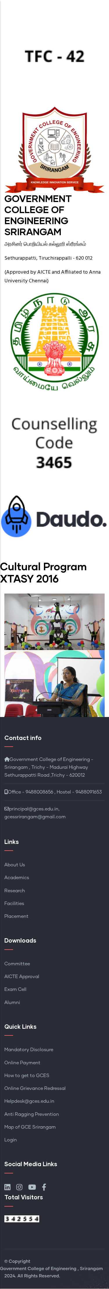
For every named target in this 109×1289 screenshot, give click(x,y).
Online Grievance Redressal (35, 1088)
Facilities (14, 903)
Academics (16, 877)
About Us (14, 865)
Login (10, 1140)
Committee (17, 964)
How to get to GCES (26, 1075)
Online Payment (22, 1062)
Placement (16, 916)
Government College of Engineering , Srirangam (51, 1269)
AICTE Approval (21, 976)
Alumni (12, 1002)
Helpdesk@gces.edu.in (29, 1101)
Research (14, 890)
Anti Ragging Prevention (31, 1114)
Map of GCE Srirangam (30, 1127)
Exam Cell (15, 989)
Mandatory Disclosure (28, 1049)
